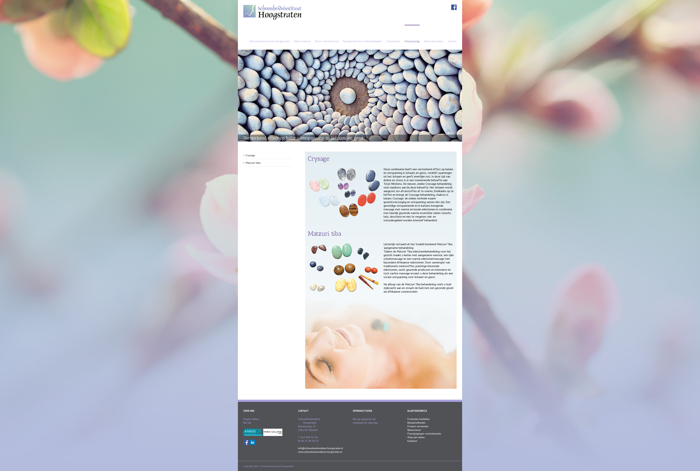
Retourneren (414, 430)
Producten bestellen (418, 419)
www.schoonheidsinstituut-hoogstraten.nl (320, 451)
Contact (452, 41)
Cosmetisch (393, 41)
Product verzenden (417, 426)
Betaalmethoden (416, 422)
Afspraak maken (434, 41)
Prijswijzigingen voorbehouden (424, 433)
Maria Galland (302, 41)
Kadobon (412, 441)
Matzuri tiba (253, 163)
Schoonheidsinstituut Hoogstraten (270, 41)
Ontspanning (412, 41)
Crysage (250, 155)
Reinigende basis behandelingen (362, 41)
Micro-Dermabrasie (327, 41)
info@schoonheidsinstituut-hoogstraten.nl (320, 448)
